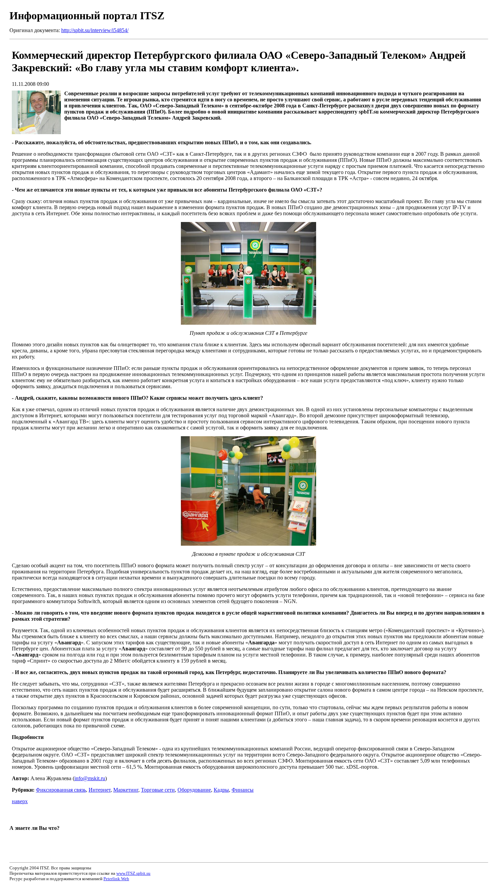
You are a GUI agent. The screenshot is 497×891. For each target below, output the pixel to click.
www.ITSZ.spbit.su (133, 873)
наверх (20, 801)
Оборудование (194, 790)
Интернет (100, 790)
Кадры (221, 790)
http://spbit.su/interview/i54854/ (94, 30)
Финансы (243, 790)
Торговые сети (158, 790)
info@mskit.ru (89, 778)
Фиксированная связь (61, 790)
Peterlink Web (116, 878)
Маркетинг (125, 790)
